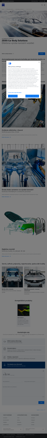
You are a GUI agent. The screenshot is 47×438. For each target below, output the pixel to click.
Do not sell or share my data (32, 96)
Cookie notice (11, 92)
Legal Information (17, 92)
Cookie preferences (13, 96)
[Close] (39, 62)
